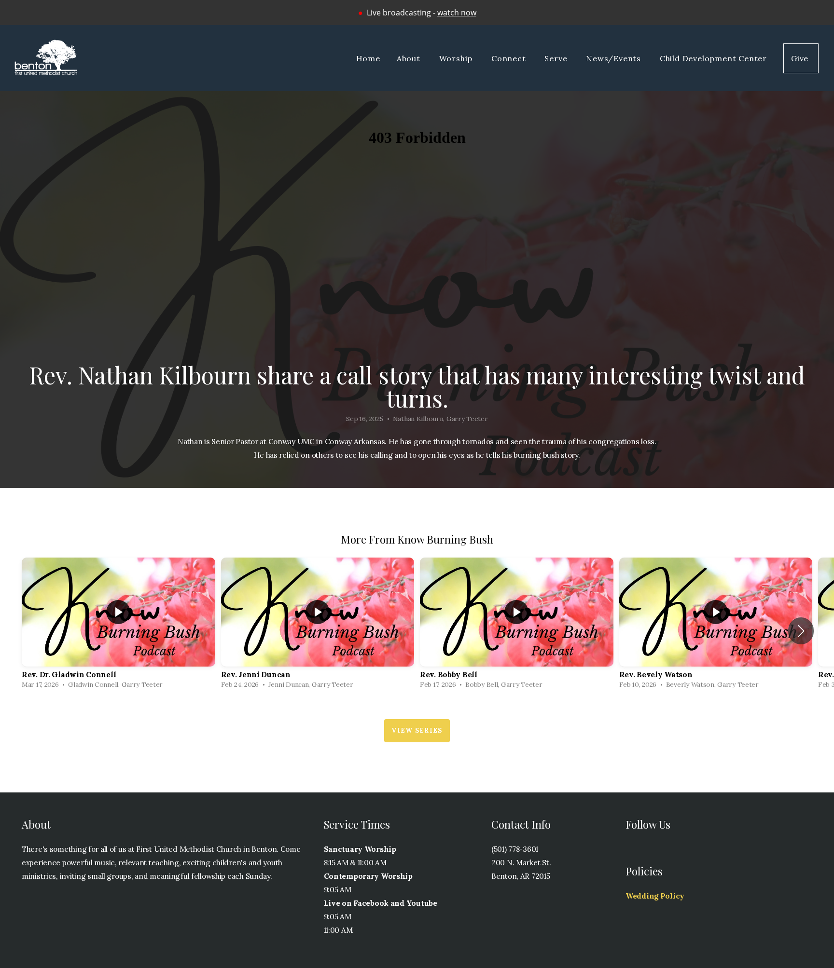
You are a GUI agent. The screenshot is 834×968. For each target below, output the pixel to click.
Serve (557, 58)
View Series (416, 730)
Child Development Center (713, 58)
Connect (509, 58)
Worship (457, 58)
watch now (456, 12)
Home (368, 58)
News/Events (614, 58)
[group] (118, 625)
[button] (800, 630)
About (410, 58)
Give (801, 58)
